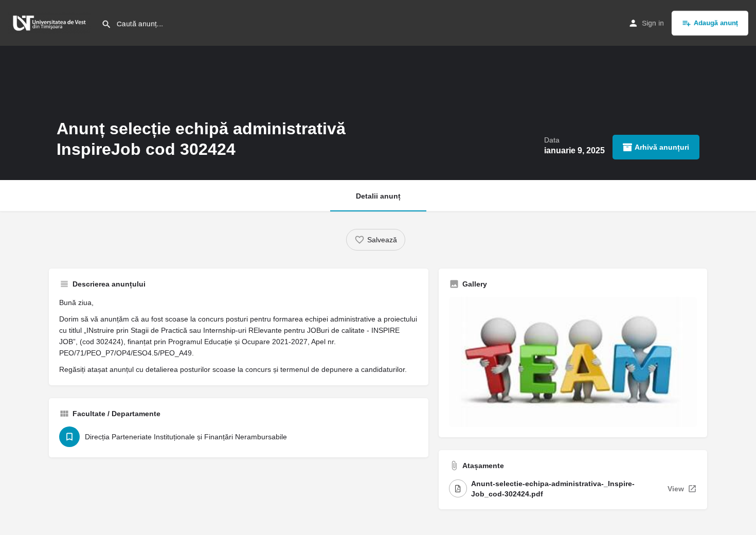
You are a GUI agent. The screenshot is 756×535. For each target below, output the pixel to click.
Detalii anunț (378, 196)
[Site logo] (51, 22)
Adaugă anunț (716, 23)
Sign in (653, 23)
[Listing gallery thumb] (573, 362)
